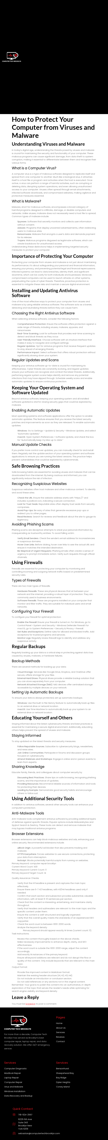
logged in (30, 1003)
